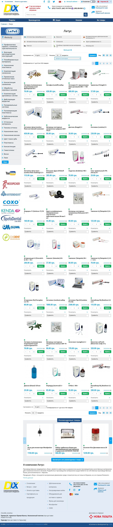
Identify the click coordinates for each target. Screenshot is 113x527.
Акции (58, 20)
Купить (40, 95)
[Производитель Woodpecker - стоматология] (11, 185)
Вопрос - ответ (32, 487)
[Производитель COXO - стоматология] (11, 202)
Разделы (12, 20)
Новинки (79, 20)
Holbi (110, 524)
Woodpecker (53, 504)
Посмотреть (27, 99)
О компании (9, 1)
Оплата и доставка (21, 1)
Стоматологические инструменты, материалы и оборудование (24, 524)
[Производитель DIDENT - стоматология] (11, 237)
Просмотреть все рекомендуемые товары (67, 460)
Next (110, 440)
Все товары (101, 20)
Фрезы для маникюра (56, 501)
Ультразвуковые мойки (57, 490)
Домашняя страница (2, 2)
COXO (51, 508)
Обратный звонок (103, 13)
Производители (34, 20)
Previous (24, 440)
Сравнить (93, 55)
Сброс (5, 162)
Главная (4, 24)
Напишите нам (102, 8)
